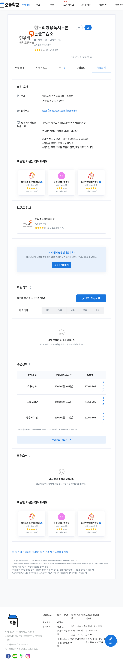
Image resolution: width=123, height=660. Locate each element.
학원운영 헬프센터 (78, 640)
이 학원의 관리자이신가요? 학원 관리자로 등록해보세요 (40, 552)
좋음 (85, 310)
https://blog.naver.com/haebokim (59, 110)
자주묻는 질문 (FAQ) (94, 625)
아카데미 (26, 4)
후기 (62, 67)
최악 (48, 310)
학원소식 (101, 67)
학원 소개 (19, 67)
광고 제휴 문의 (77, 634)
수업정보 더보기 (60, 439)
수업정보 (80, 67)
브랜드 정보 (41, 67)
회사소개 (46, 622)
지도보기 (70, 96)
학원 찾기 (61, 622)
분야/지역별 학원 (63, 632)
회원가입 (46, 626)
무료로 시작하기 (61, 264)
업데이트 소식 (91, 630)
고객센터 (89, 634)
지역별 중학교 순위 (64, 644)
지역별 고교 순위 (64, 638)
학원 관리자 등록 (78, 625)
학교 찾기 (61, 626)
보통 (73, 310)
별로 (60, 310)
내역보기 (103, 386)
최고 (97, 310)
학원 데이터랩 (77, 630)
